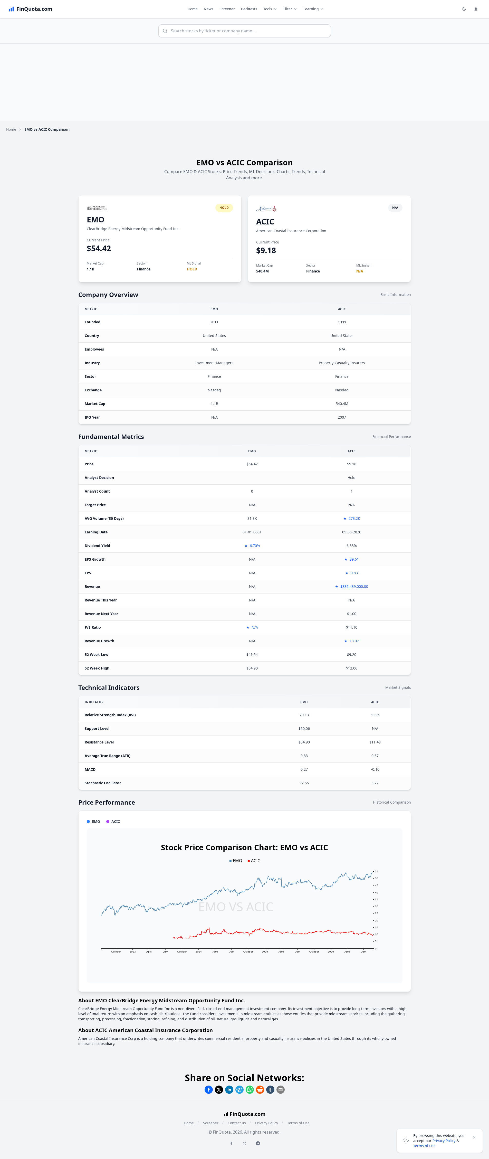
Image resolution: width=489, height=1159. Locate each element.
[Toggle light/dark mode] (464, 9)
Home (193, 8)
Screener (227, 8)
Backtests (249, 8)
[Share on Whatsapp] (250, 1090)
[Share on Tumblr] (270, 1090)
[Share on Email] (280, 1090)
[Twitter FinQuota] (244, 1143)
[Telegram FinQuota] (258, 1143)
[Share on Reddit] (260, 1090)
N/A (359, 271)
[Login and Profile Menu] (476, 9)
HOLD (192, 269)
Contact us (237, 1122)
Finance (143, 269)
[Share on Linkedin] (229, 1090)
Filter (287, 8)
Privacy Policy (266, 1122)
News (208, 8)
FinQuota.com (248, 1113)
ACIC (265, 221)
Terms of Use (298, 1122)
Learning (311, 8)
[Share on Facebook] (209, 1090)
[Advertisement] (245, 82)
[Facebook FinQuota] (231, 1143)
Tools (267, 8)
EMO (95, 219)
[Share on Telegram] (239, 1090)
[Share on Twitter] (219, 1090)
